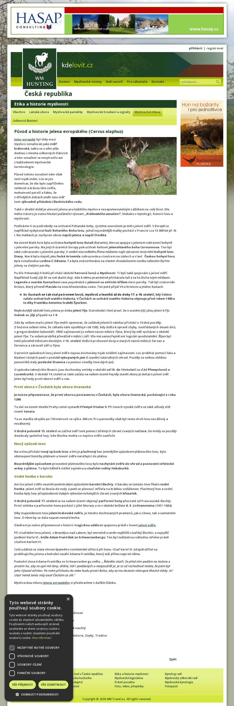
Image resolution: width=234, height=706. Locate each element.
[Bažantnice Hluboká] (202, 166)
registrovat (215, 48)
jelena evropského (56, 583)
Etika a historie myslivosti (132, 674)
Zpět (173, 659)
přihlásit (195, 48)
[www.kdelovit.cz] (39, 69)
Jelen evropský (24, 139)
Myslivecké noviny (88, 81)
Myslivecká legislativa (129, 678)
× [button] (68, 599)
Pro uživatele (137, 81)
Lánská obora (39, 112)
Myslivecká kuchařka (78, 678)
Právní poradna (125, 682)
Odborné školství (25, 121)
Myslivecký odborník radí (181, 678)
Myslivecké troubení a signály (108, 112)
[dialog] (39, 647)
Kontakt (158, 81)
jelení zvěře (147, 525)
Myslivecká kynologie (179, 682)
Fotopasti (171, 686)
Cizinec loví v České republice (83, 674)
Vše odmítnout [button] (53, 685)
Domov (64, 81)
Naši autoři (114, 81)
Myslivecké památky (68, 112)
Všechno (19, 112)
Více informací (41, 638)
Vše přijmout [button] (22, 685)
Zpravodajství (73, 682)
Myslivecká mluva (148, 112)
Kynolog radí (173, 674)
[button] (39, 694)
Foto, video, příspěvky (129, 686)
